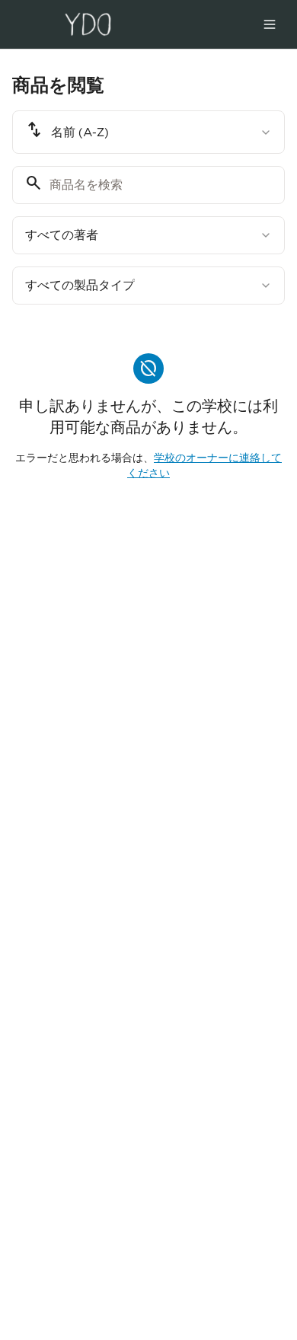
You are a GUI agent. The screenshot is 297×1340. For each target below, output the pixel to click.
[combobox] (148, 132)
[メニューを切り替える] (269, 24)
